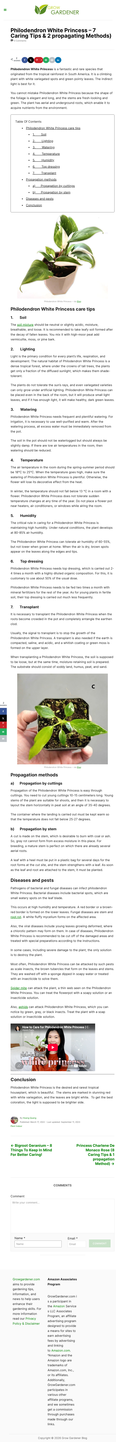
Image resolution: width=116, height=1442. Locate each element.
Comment (17, 1196)
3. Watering (44, 147)
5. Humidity (43, 160)
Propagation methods (41, 179)
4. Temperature (46, 154)
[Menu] (5, 10)
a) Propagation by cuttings (54, 186)
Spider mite (19, 988)
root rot (16, 917)
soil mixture (25, 325)
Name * (19, 1238)
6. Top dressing (46, 166)
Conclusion (34, 205)
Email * (73, 1238)
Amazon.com (60, 1350)
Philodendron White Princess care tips (53, 128)
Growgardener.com (26, 1279)
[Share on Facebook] (25, 60)
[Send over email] (46, 60)
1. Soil (39, 134)
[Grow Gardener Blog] (56, 10)
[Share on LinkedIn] (58, 60)
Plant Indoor (16, 1126)
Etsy (79, 301)
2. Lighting (43, 141)
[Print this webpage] (52, 60)
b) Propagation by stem (51, 192)
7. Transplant (44, 173)
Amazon (59, 1306)
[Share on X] (31, 60)
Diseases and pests (39, 199)
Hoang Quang (29, 1118)
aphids (23, 1007)
